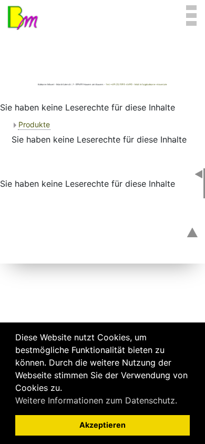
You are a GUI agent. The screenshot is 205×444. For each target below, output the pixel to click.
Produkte (34, 124)
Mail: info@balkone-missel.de (151, 84)
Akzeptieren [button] (102, 424)
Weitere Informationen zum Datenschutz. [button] (96, 400)
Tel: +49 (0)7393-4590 (119, 84)
